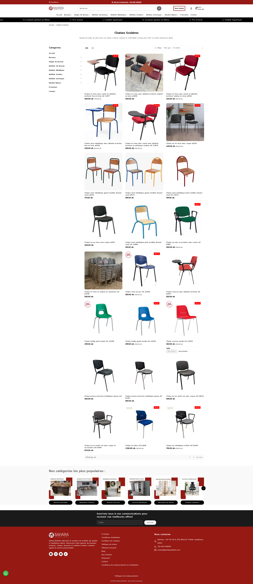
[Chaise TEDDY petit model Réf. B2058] (103, 320)
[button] (199, 8)
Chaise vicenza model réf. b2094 (179, 341)
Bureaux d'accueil (113, 502)
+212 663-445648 (164, 546)
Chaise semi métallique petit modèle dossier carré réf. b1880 (143, 243)
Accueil (51, 25)
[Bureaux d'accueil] (113, 487)
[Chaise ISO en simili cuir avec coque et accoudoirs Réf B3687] (103, 424)
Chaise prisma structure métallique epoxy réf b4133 (143, 397)
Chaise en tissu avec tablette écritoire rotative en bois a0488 (144, 95)
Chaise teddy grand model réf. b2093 (140, 341)
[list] (92, 48)
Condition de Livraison (111, 541)
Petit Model (172, 351)
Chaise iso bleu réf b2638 (135, 446)
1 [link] (189, 457)
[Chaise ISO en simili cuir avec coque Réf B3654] (185, 375)
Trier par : (168, 48)
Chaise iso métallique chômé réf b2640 (182, 446)
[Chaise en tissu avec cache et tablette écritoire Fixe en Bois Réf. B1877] (103, 73)
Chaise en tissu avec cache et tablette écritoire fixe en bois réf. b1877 (100, 95)
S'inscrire (150, 522)
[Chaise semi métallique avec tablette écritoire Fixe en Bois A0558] (103, 122)
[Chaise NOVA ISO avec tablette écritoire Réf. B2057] (185, 270)
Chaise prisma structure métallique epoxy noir (103, 396)
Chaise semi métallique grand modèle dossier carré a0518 (103, 194)
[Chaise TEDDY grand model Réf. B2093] (144, 320)
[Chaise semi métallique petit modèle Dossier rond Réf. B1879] (185, 172)
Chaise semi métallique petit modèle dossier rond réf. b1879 (184, 194)
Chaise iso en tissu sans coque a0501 (99, 242)
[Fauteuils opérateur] (192, 487)
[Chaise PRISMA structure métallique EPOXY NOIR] (103, 375)
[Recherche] (159, 8)
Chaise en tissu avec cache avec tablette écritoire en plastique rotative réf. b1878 (141, 144)
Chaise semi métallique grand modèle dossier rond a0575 (143, 194)
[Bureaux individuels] (60, 487)
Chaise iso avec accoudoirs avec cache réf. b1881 (183, 243)
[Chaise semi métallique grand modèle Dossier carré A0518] (103, 172)
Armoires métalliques (139, 502)
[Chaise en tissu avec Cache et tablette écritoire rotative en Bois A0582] (185, 73)
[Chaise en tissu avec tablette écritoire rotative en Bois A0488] (144, 73)
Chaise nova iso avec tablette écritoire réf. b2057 (183, 293)
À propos (105, 534)
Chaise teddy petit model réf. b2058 (99, 341)
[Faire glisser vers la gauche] (49, 488)
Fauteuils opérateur (192, 502)
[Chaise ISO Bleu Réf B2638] (144, 424)
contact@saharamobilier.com (168, 550)
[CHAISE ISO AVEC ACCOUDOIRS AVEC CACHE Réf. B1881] (185, 221)
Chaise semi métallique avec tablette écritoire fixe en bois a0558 (103, 144)
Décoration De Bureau (166, 502)
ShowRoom (54, 2)
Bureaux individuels (60, 502)
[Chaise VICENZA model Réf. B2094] (185, 320)
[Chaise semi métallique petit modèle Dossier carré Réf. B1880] (144, 221)
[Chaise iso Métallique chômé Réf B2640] (185, 424)
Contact (105, 561)
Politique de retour (109, 544)
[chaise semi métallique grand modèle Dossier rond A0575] (144, 172)
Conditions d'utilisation (111, 537)
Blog (103, 551)
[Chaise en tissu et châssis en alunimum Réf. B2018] (103, 270)
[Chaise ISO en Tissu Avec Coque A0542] (185, 122)
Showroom (106, 558)
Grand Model (182, 351)
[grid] (86, 48)
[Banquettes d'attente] (87, 487)
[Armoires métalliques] (139, 487)
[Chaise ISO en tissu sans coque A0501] (103, 221)
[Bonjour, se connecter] (191, 8)
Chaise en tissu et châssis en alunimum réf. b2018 (102, 293)
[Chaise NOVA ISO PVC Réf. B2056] (144, 270)
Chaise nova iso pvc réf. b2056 (137, 292)
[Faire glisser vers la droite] (203, 488)
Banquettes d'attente (87, 502)
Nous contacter (162, 534)
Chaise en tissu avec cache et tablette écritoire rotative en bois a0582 (181, 95)
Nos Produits (107, 555)
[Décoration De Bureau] (166, 487)
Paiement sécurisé (109, 548)
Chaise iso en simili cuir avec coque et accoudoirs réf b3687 (100, 447)
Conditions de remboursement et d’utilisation (120, 565)
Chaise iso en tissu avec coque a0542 (181, 143)
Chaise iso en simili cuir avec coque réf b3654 (185, 396)
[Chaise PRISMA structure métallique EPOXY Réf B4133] (144, 375)
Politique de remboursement (126, 576)
